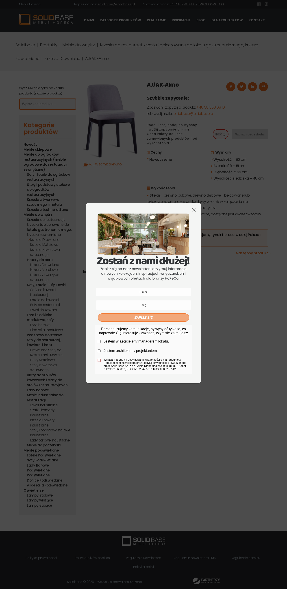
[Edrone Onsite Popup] (143, 294)
